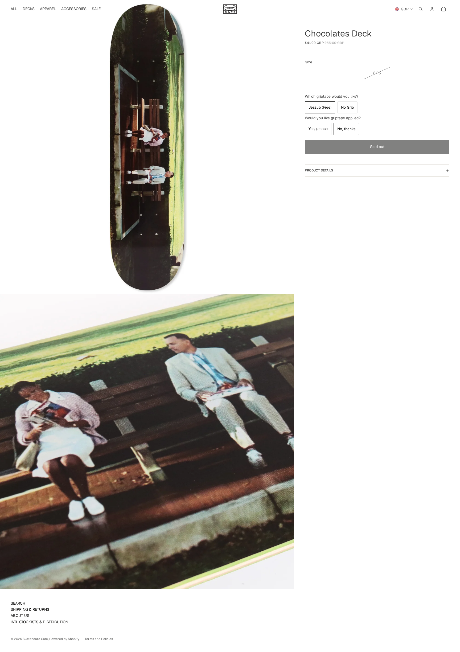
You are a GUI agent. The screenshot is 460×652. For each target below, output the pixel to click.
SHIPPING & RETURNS (30, 609)
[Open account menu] (432, 9)
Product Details (319, 171)
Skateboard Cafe (35, 639)
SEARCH (18, 603)
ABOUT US (20, 615)
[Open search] (420, 9)
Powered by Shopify (64, 639)
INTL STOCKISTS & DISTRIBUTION (39, 622)
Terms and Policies (99, 639)
